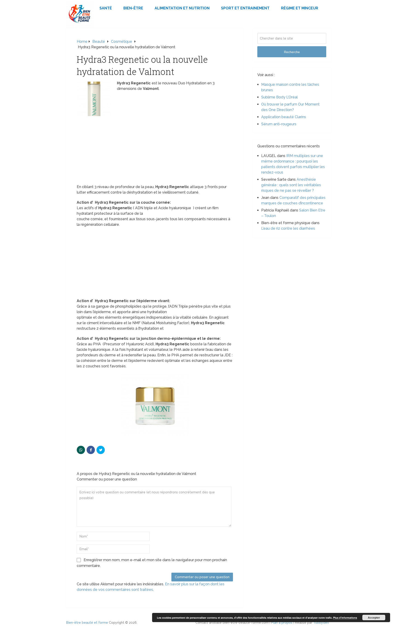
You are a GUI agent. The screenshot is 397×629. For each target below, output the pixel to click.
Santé (105, 8)
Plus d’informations (345, 617)
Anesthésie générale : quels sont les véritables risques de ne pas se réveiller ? (291, 185)
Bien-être (133, 8)
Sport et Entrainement (245, 8)
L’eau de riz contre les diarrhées (288, 228)
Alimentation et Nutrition (182, 8)
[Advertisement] (155, 150)
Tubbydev (321, 622)
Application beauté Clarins (283, 117)
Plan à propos (281, 622)
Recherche (292, 52)
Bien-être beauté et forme (87, 622)
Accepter (374, 617)
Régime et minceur (299, 8)
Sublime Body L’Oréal (279, 97)
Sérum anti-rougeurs (278, 124)
